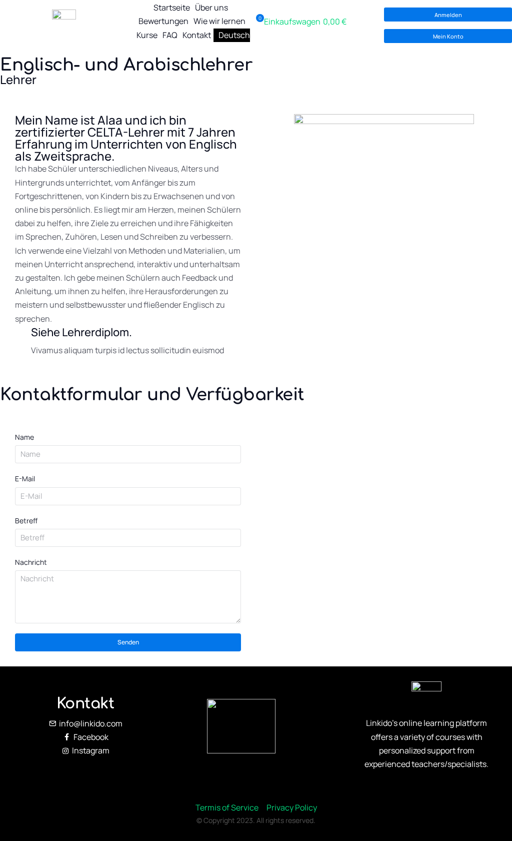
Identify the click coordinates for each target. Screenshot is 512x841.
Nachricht (31, 562)
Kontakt (85, 703)
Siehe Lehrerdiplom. (81, 332)
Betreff (26, 520)
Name (24, 437)
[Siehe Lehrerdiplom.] (23, 342)
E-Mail (25, 478)
